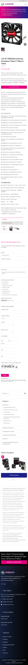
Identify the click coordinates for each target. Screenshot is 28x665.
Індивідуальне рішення (8, 644)
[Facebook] (1, 584)
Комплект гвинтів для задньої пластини (9, 538)
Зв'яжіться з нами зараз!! (14, 562)
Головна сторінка (7, 636)
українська (24, 1)
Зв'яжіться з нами (15, 541)
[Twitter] (3, 584)
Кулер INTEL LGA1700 (6, 622)
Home (4, 13)
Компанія (5, 639)
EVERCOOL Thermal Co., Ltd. (16, 660)
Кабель (3, 541)
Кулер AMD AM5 (5, 616)
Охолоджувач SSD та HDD (9, 435)
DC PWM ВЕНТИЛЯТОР (6, 15)
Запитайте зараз (14, 87)
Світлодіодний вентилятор (9, 407)
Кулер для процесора (8, 427)
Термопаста (5, 438)
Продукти (5, 642)
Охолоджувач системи (8, 431)
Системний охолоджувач (7, 536)
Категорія (9, 13)
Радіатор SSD (14, 536)
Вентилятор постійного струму (10, 409)
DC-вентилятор (6, 412)
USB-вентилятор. (7, 420)
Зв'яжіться (5, 652)
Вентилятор (14, 13)
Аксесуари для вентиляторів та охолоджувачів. (10, 443)
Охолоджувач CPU (15, 534)
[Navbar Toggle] (25, 4)
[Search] (25, 393)
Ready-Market (19, 662)
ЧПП (4, 650)
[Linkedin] (4, 584)
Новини (5, 647)
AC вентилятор (6, 423)
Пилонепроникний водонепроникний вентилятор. (11, 417)
